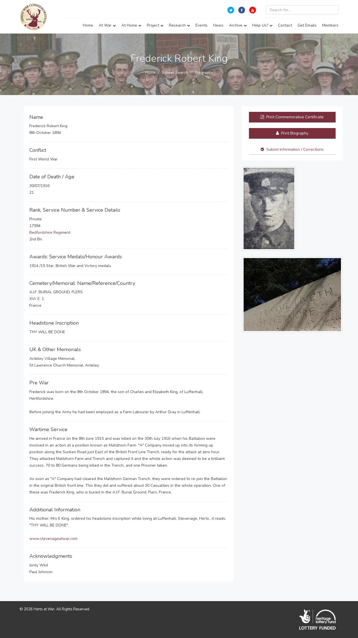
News (218, 25)
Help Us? (260, 25)
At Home (129, 25)
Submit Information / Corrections (295, 149)
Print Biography (294, 133)
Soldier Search (175, 72)
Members (330, 25)
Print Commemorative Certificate (294, 117)
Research (178, 25)
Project (153, 25)
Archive (236, 25)
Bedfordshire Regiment (49, 232)
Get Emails (307, 25)
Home (88, 25)
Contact (285, 25)
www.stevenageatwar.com (53, 538)
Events (202, 25)
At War (106, 25)
